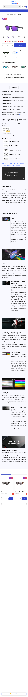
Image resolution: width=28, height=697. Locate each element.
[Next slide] (24, 37)
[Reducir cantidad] (3, 45)
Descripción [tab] (14, 87)
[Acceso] (22, 7)
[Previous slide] (3, 37)
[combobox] (12, 6)
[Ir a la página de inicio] (14, 2)
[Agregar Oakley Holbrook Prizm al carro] (10, 498)
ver (19, 114)
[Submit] (19, 6)
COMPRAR (20, 45)
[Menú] (1, 7)
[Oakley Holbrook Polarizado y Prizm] (6, 67)
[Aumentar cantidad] (12, 45)
